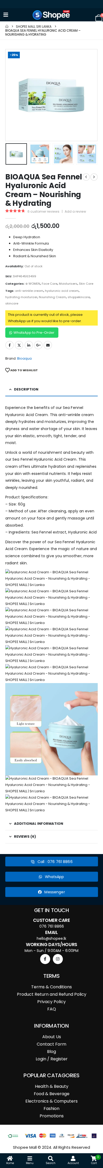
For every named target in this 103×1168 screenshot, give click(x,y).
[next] (94, 177)
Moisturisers (68, 284)
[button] (12, 95)
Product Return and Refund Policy (51, 994)
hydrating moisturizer (21, 297)
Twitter (19, 345)
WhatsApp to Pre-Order (33, 332)
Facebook (9, 345)
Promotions (52, 1116)
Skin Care (86, 284)
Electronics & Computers (51, 1101)
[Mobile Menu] (6, 14)
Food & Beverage (51, 1094)
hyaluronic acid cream (62, 291)
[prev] (86, 177)
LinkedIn (29, 345)
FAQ (51, 1009)
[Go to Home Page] (6, 26)
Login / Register (52, 1059)
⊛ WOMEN (32, 284)
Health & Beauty (51, 1086)
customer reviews (43, 211)
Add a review (75, 211)
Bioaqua (24, 358)
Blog (51, 1051)
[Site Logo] (51, 15)
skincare (11, 303)
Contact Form (51, 1044)
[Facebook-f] (45, 959)
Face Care (49, 284)
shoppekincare (79, 297)
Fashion (51, 1108)
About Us (51, 1037)
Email (48, 345)
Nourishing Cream (52, 297)
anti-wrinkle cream (29, 291)
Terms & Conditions (51, 987)
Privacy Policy (51, 1002)
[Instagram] (58, 959)
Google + (38, 345)
